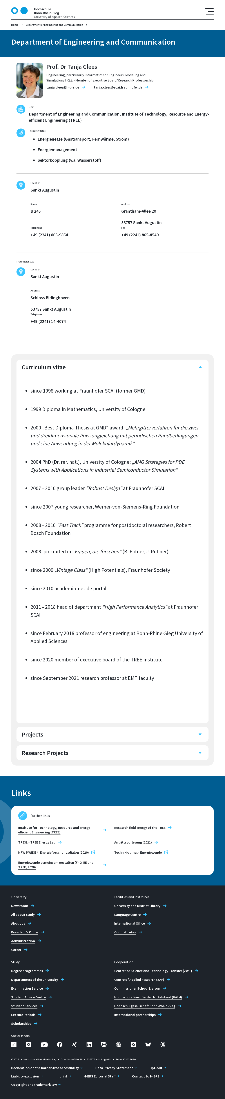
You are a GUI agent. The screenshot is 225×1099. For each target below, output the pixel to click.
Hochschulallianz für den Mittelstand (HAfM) (148, 997)
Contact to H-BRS (146, 1076)
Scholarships (21, 1023)
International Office (129, 923)
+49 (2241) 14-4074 (48, 321)
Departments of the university (34, 979)
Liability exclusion (25, 1076)
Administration (23, 941)
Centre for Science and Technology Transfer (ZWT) (153, 971)
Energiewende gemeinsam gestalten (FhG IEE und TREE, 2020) (55, 864)
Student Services (24, 1006)
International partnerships (135, 1014)
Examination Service (27, 988)
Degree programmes (27, 971)
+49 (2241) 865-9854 (49, 234)
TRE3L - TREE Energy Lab (37, 842)
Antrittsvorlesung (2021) (133, 842)
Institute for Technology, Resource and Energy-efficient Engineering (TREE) (54, 829)
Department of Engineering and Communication (54, 24)
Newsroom (19, 905)
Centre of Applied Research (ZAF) (139, 979)
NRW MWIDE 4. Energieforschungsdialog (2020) (53, 852)
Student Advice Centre (28, 997)
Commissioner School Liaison (137, 988)
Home (14, 24)
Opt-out (155, 1068)
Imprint (61, 1076)
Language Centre (127, 914)
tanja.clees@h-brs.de (62, 87)
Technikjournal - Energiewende (138, 852)
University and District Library (137, 905)
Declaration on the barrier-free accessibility (45, 1068)
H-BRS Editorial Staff (100, 1076)
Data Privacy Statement (114, 1068)
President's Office (24, 932)
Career (16, 949)
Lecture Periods (23, 1014)
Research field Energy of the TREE (139, 827)
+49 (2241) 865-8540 (140, 234)
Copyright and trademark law (34, 1084)
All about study (23, 914)
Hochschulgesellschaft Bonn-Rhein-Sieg (144, 1006)
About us (18, 923)
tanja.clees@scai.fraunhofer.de (118, 87)
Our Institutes (125, 932)
